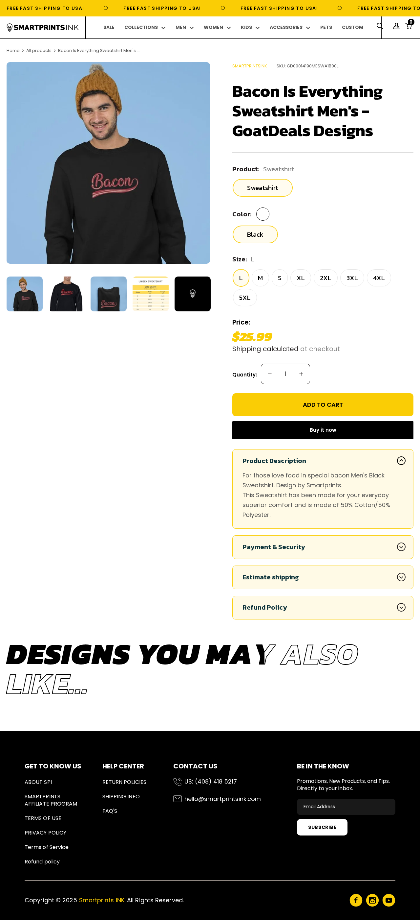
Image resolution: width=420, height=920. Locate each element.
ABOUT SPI (38, 782)
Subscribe (322, 827)
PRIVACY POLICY (45, 832)
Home (13, 50)
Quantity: (244, 374)
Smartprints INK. (102, 900)
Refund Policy (264, 607)
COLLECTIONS (141, 27)
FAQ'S (109, 811)
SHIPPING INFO (121, 796)
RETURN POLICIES (124, 782)
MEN (181, 27)
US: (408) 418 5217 (210, 781)
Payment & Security (273, 547)
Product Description (274, 461)
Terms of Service (47, 847)
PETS (326, 27)
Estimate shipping (270, 577)
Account (397, 26)
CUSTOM (352, 27)
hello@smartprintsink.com (222, 799)
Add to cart (323, 404)
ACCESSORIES (286, 27)
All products (39, 50)
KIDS (246, 27)
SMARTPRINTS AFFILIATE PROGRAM (51, 800)
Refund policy (42, 861)
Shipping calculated (265, 348)
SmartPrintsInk (249, 66)
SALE (109, 27)
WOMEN (213, 27)
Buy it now (323, 429)
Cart (411, 24)
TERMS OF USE (43, 818)
